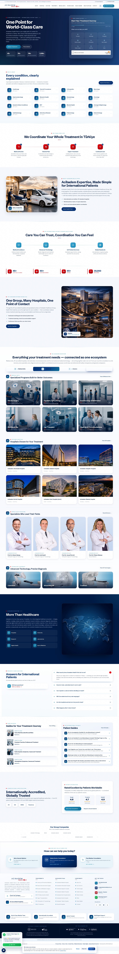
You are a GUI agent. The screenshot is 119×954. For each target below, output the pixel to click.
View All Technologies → (106, 567)
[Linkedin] (107, 905)
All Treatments (40, 904)
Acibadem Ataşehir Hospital (63, 888)
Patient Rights (80, 901)
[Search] (100, 5)
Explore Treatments (13, 46)
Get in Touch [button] (99, 878)
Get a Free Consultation (73, 808)
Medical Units (62, 5)
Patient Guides (80, 895)
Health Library (78, 5)
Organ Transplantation (42, 898)
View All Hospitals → (107, 440)
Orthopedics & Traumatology (43, 901)
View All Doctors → (107, 513)
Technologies (70, 5)
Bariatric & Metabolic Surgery (43, 888)
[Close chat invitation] (21, 934)
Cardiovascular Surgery (42, 891)
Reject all (84, 948)
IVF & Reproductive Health (43, 895)
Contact (95, 5)
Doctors (48, 5)
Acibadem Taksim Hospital (63, 901)
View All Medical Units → (106, 376)
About (36, 5)
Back (74, 26)
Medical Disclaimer (78, 943)
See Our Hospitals (13, 326)
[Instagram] (100, 905)
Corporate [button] (78, 878)
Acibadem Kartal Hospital (62, 898)
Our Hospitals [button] (60, 878)
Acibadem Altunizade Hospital (63, 885)
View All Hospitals (61, 904)
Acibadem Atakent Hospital (63, 891)
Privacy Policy (58, 943)
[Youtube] (103, 905)
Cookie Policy (71, 943)
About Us (79, 882)
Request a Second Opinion (90, 808)
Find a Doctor (26, 46)
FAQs (78, 898)
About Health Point (68, 209)
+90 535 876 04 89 (110, 1)
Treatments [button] (40, 878)
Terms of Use (64, 943)
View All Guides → (105, 727)
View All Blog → (52, 725)
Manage (78, 948)
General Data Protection (94, 943)
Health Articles (87, 5)
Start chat (13, 944)
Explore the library (105, 82)
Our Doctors (79, 885)
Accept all (91, 948)
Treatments (54, 5)
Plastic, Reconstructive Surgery (44, 885)
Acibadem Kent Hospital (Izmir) (63, 895)
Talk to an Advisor (16, 686)
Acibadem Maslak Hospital (63, 882)
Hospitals (42, 5)
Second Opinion (99, 1)
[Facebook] (96, 905)
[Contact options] (4, 950)
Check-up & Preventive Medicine (44, 882)
